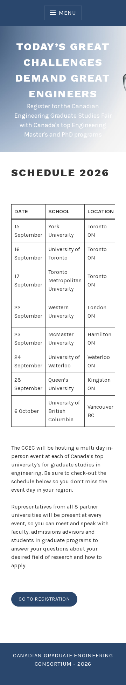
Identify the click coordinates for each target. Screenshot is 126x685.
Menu (67, 12)
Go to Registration (44, 599)
